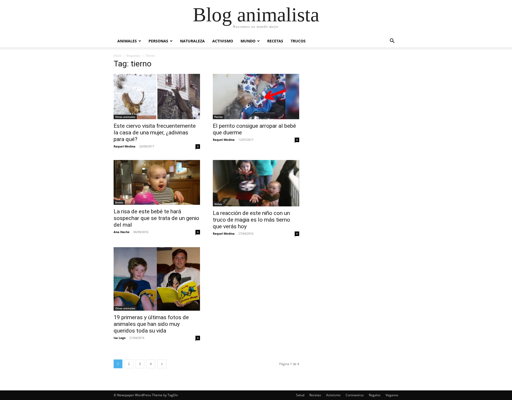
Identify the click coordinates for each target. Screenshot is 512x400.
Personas (158, 40)
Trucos (298, 40)
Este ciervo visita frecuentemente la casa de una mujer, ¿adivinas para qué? (155, 132)
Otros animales (125, 117)
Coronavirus (355, 395)
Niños (218, 204)
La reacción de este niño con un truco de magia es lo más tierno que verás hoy (251, 220)
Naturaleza (192, 40)
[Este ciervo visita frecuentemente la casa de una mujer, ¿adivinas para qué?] (157, 96)
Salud (300, 395)
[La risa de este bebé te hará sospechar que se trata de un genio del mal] (157, 182)
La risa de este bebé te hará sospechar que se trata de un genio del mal (156, 218)
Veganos (392, 395)
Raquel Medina (124, 146)
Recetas (275, 40)
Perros (218, 117)
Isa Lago (120, 338)
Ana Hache (122, 232)
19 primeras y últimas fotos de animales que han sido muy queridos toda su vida (151, 324)
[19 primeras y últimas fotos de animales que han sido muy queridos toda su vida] (157, 279)
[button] (392, 41)
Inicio (117, 55)
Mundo (248, 40)
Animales (127, 40)
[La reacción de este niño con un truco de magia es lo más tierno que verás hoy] (256, 183)
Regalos (375, 395)
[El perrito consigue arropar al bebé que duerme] (256, 96)
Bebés (119, 202)
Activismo (222, 40)
